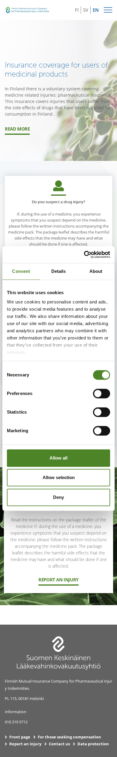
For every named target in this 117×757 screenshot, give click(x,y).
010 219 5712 (16, 722)
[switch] (101, 393)
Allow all (59, 457)
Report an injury (58, 580)
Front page (19, 737)
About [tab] (96, 271)
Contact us (59, 743)
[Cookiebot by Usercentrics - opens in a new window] (84, 254)
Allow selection (59, 477)
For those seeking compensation (69, 737)
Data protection (93, 743)
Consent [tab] (21, 271)
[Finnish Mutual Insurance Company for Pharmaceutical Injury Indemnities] (27, 9)
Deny (58, 497)
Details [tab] (58, 271)
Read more (17, 129)
